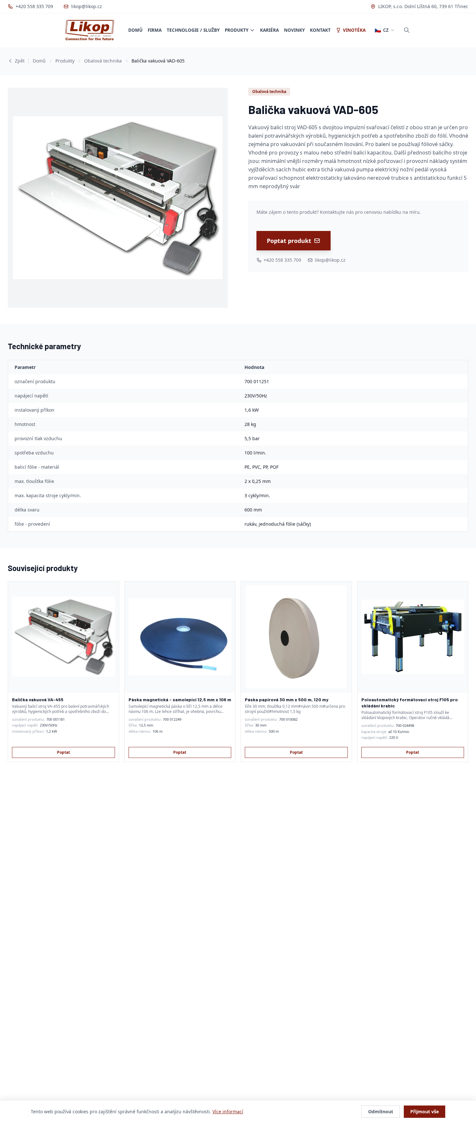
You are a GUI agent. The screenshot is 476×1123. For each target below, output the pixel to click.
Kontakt (320, 30)
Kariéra (269, 30)
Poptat (63, 752)
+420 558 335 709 (34, 6)
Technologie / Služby (193, 30)
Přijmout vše (424, 1111)
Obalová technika (103, 61)
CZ (382, 30)
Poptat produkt (289, 241)
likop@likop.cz (86, 6)
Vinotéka (354, 30)
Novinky (294, 30)
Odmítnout (380, 1111)
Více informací (227, 1111)
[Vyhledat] (407, 30)
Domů (135, 30)
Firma (155, 30)
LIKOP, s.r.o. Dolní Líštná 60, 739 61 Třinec (423, 6)
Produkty (236, 30)
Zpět (20, 61)
